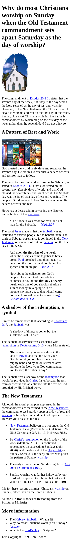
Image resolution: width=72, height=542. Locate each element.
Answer (15, 526)
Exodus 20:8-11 (40, 98)
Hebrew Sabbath (26, 519)
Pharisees (33, 214)
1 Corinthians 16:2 (28, 467)
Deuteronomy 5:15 (32, 345)
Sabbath (47, 231)
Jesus (18, 231)
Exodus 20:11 (21, 186)
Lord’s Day (32, 530)
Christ (33, 380)
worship (49, 242)
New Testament (58, 408)
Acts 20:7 (47, 267)
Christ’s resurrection (26, 439)
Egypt (23, 355)
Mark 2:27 (47, 224)
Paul (21, 259)
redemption (9, 345)
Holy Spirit (55, 450)
